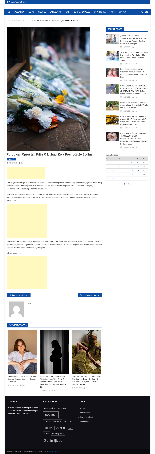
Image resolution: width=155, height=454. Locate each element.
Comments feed (86, 417)
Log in (82, 408)
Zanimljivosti (56, 12)
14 (144, 166)
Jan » (130, 184)
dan (22, 163)
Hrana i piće (62, 408)
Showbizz (42, 12)
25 (126, 174)
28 (144, 174)
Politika (68, 421)
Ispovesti (123, 12)
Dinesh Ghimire (53, 451)
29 (107, 178)
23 (113, 174)
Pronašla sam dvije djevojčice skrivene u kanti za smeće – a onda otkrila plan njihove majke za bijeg (133, 73)
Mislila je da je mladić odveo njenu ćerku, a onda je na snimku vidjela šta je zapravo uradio (134, 105)
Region (31, 12)
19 (132, 170)
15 (107, 170)
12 (132, 166)
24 (119, 174)
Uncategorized (58, 434)
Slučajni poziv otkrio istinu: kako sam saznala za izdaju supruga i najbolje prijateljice (22, 379)
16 (113, 170)
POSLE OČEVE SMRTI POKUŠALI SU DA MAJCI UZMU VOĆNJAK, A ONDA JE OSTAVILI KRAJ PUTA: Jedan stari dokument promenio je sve (134, 90)
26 (132, 174)
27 (138, 174)
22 (107, 174)
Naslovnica (19, 12)
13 (138, 166)
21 (144, 170)
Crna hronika (100, 12)
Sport (112, 12)
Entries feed (85, 413)
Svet (68, 12)
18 (126, 170)
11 (126, 166)
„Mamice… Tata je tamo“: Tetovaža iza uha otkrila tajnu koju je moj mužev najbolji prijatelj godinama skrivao (134, 56)
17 (119, 170)
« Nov (124, 184)
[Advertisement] (26, 173)
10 (119, 166)
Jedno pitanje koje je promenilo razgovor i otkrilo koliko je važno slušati (20, 295)
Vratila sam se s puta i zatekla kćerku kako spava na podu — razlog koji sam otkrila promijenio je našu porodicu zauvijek (86, 380)
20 (138, 170)
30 (113, 178)
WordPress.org (86, 421)
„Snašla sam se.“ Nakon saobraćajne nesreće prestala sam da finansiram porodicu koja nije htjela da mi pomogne (133, 40)
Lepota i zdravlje (82, 12)
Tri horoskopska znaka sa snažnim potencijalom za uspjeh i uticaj (91, 295)
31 (119, 178)
